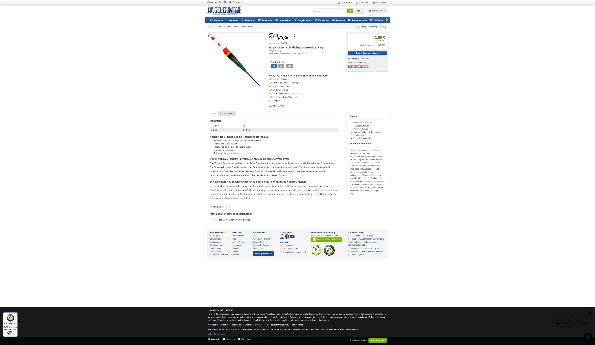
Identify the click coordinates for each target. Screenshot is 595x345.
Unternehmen (238, 236)
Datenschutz (258, 242)
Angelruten (374, 242)
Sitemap (235, 254)
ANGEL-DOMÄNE (226, 10)
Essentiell (215, 339)
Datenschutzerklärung (261, 325)
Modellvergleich (227, 113)
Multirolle (362, 248)
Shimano (369, 236)
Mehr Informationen (216, 334)
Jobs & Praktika (238, 242)
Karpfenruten (353, 242)
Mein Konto (346, 3)
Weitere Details (277, 106)
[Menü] (16, 314)
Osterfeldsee (237, 248)
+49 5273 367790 (290, 248)
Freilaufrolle (360, 251)
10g (289, 66)
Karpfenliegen (378, 239)
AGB (255, 236)
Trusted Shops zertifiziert (363, 138)
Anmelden (223, 2)
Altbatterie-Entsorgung (262, 245)
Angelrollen (364, 242)
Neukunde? (238, 2)
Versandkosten (216, 239)
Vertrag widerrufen (263, 254)
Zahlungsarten (216, 242)
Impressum (258, 248)
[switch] (10, 333)
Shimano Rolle (373, 248)
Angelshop (361, 254)
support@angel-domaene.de (294, 252)
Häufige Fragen (216, 251)
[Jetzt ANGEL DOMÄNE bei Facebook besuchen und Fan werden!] (282, 238)
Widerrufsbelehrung (261, 239)
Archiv (235, 251)
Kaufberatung (215, 248)
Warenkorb (381, 3)
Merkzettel (363, 3)
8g (281, 66)
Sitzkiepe (369, 251)
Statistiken (230, 339)
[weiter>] (382, 27)
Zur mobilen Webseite (219, 254)
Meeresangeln (354, 239)
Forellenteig (353, 248)
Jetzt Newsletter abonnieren (328, 240)
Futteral (351, 251)
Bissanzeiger (353, 236)
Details (213, 113)
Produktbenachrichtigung (367, 53)
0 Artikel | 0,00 (378, 11)
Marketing (245, 339)
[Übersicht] (372, 27)
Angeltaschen (366, 239)
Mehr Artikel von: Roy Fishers (279, 43)
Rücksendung (216, 245)
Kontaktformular (286, 245)
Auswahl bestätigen (358, 340)
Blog (234, 239)
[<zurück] (362, 27)
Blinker (362, 236)
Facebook (236, 245)
